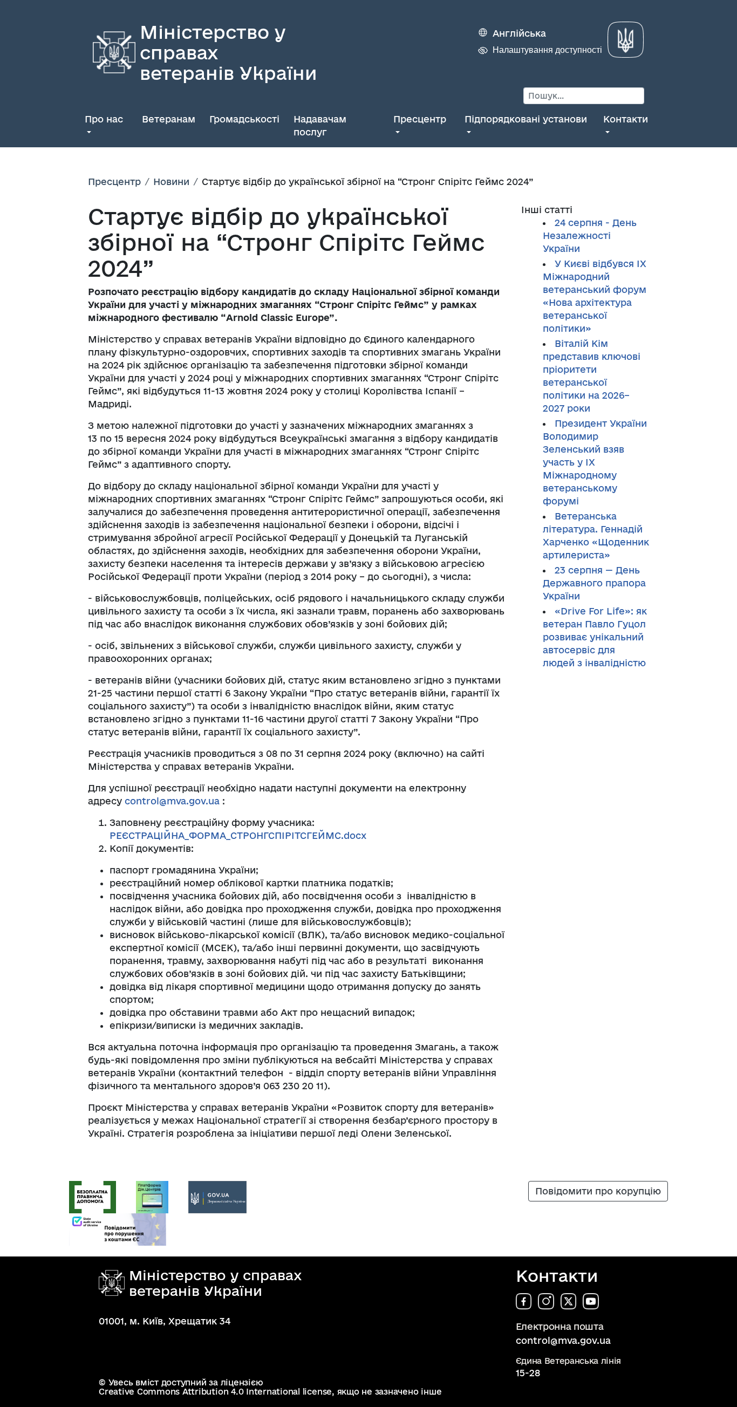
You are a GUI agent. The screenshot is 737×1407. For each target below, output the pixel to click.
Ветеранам (168, 119)
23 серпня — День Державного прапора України (594, 583)
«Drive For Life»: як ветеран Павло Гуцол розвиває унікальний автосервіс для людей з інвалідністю (595, 637)
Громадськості (244, 119)
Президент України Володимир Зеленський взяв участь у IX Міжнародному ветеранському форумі (595, 462)
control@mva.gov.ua (172, 801)
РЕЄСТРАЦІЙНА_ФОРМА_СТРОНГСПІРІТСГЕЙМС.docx (238, 835)
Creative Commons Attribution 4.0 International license (215, 1391)
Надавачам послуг (320, 125)
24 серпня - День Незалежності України (590, 235)
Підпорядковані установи (526, 119)
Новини (171, 181)
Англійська (519, 33)
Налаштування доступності (547, 49)
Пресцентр (419, 119)
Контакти (625, 119)
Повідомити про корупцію (598, 1191)
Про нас (104, 119)
